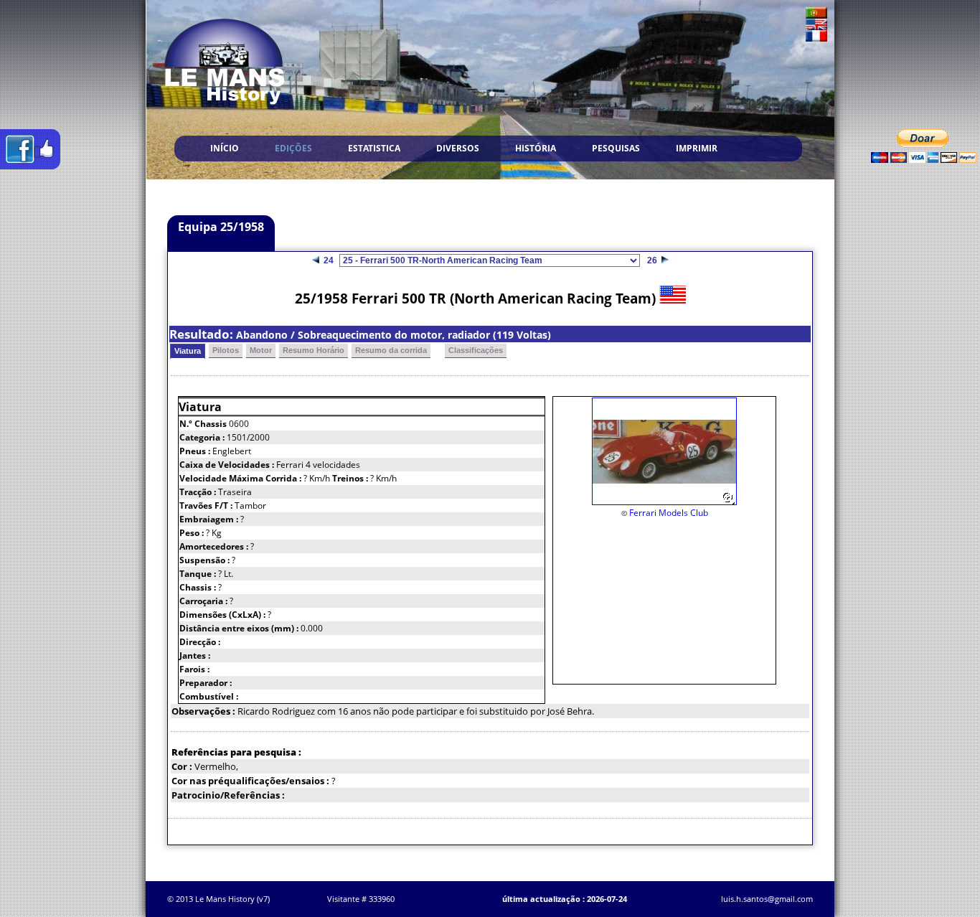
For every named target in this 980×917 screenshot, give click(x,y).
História (535, 148)
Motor (261, 350)
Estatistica (374, 148)
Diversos (457, 148)
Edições (293, 148)
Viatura (187, 351)
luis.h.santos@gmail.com (767, 898)
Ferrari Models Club (668, 513)
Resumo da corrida (391, 350)
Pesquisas (616, 148)
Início (224, 148)
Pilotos (225, 350)
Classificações (475, 350)
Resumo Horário (313, 350)
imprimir (696, 148)
